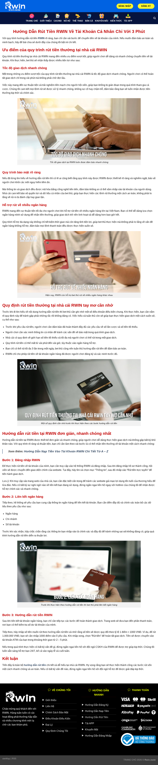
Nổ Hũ (67, 21)
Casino (58, 21)
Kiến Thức (116, 21)
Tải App (128, 21)
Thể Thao (78, 21)
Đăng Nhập (125, 6)
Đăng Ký (146, 6)
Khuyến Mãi (101, 21)
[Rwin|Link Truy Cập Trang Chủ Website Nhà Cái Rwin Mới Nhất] (17, 6)
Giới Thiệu (46, 21)
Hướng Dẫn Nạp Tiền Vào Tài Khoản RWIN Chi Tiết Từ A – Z (66, 451)
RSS (14, 758)
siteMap (6, 758)
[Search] (154, 18)
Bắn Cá (89, 21)
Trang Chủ (32, 21)
